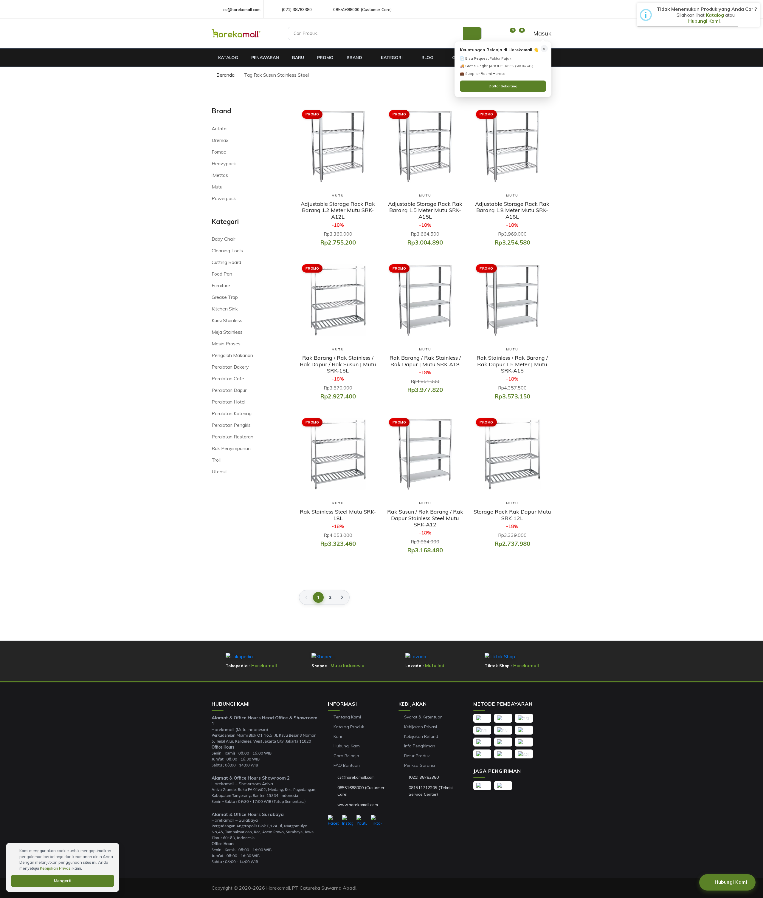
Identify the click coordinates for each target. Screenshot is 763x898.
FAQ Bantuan (347, 765)
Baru (298, 57)
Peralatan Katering (232, 413)
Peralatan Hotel (228, 402)
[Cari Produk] (472, 33)
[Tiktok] (376, 820)
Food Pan (222, 274)
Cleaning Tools (227, 251)
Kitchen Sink (225, 309)
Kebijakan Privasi (420, 726)
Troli (216, 460)
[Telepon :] (404, 777)
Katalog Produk (349, 726)
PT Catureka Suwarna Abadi (324, 888)
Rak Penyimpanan (231, 448)
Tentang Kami (347, 717)
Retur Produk (417, 755)
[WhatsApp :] (332, 791)
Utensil (219, 471)
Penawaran (265, 57)
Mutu (217, 187)
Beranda (225, 75)
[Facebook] (333, 820)
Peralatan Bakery (230, 367)
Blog (428, 57)
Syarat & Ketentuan (423, 717)
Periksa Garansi (419, 765)
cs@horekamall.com (241, 9)
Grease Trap (225, 297)
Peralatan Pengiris (231, 425)
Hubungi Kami (347, 746)
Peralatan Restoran (232, 437)
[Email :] (332, 777)
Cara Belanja (346, 755)
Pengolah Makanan (232, 355)
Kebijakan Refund (421, 736)
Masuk (541, 33)
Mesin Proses (226, 344)
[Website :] (332, 804)
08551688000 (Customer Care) (362, 9)
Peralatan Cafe (228, 378)
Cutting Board (226, 262)
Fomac (219, 152)
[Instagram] (347, 820)
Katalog (228, 57)
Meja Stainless (227, 332)
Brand (355, 57)
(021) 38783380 (297, 9)
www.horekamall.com (357, 804)
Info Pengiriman (419, 746)
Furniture (221, 285)
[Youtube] (361, 820)
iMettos (220, 175)
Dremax (220, 140)
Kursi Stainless (227, 320)
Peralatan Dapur (229, 390)
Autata (219, 129)
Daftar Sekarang (503, 86)
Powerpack (224, 198)
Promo (325, 57)
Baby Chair (223, 239)
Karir (338, 736)
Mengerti (62, 880)
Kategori (392, 57)
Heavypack (224, 163)
